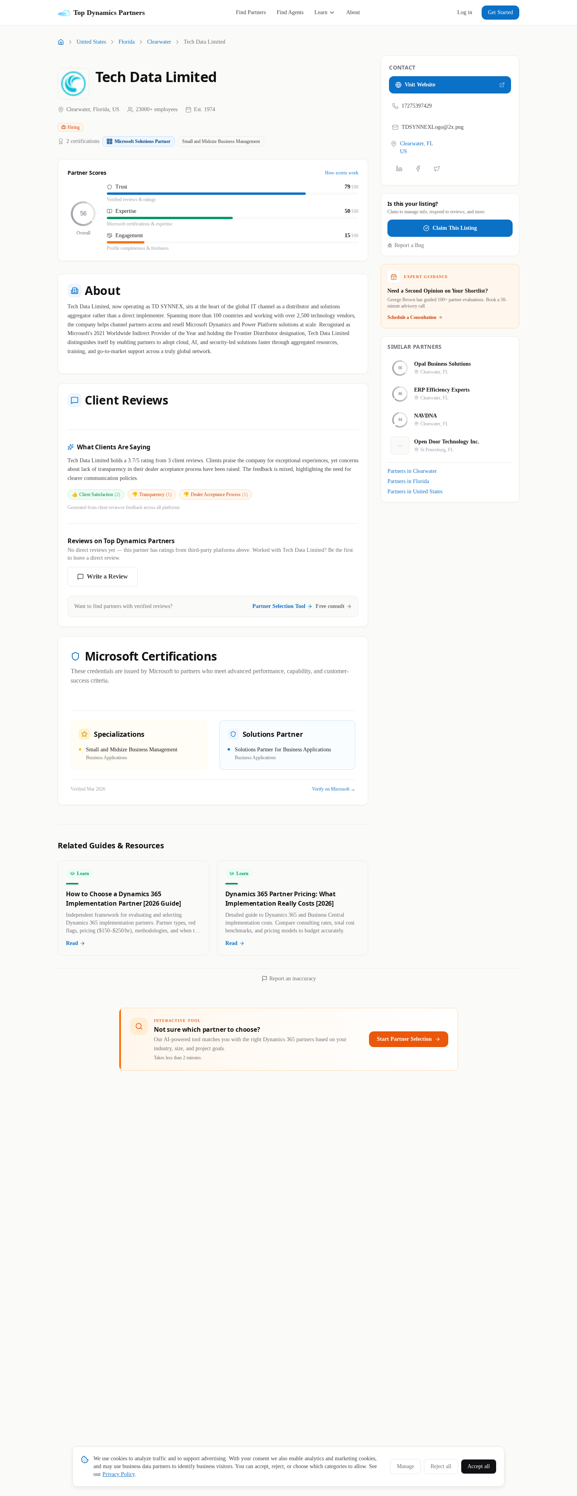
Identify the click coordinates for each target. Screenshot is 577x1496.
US (403, 151)
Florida (127, 42)
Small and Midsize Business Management (221, 141)
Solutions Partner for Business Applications (283, 750)
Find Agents (290, 12)
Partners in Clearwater (412, 471)
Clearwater (159, 42)
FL (430, 143)
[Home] (61, 42)
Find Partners (251, 12)
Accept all (478, 1466)
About (353, 12)
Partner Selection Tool (278, 606)
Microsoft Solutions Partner (142, 141)
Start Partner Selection (404, 1039)
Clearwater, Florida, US (92, 109)
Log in (464, 12)
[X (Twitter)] (437, 168)
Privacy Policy (118, 1474)
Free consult (330, 606)
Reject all (441, 1466)
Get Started (500, 12)
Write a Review (107, 576)
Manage (405, 1466)
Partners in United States (414, 491)
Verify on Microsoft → (333, 789)
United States (91, 42)
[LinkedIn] (399, 168)
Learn (320, 12)
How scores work (341, 173)
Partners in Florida (408, 481)
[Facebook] (418, 168)
